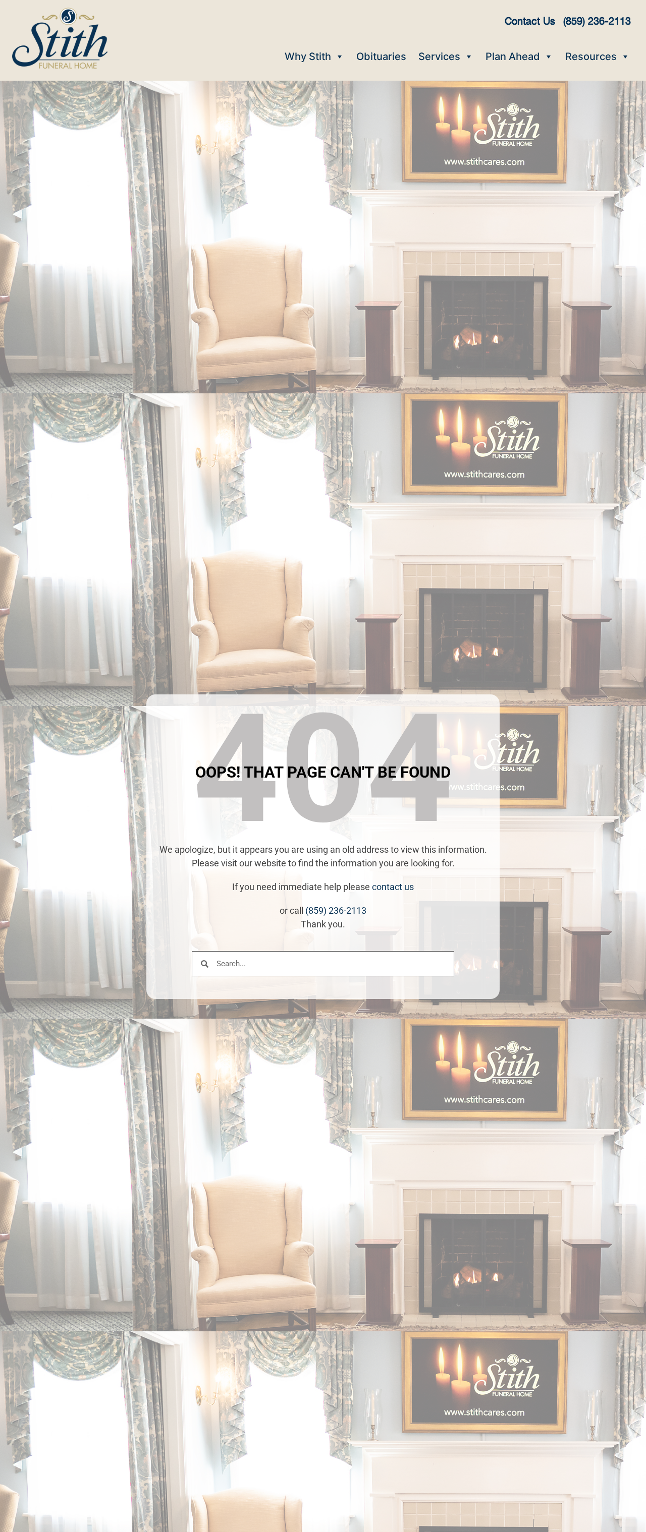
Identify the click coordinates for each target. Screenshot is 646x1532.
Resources (591, 56)
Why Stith (308, 56)
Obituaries (381, 56)
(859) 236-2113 (335, 910)
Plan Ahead (513, 56)
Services (439, 56)
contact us (393, 886)
